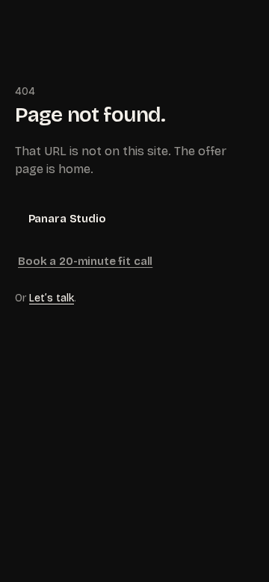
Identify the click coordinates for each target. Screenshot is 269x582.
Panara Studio (67, 218)
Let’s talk (51, 298)
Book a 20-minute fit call (85, 261)
